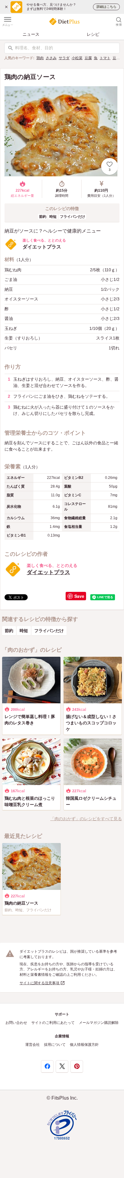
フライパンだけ (72, 217)
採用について (55, 1045)
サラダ (64, 58)
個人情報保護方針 (84, 1045)
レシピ (93, 34)
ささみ (51, 58)
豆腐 (88, 58)
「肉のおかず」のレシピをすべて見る (86, 818)
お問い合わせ (16, 1023)
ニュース (31, 34)
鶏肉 (40, 58)
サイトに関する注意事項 (40, 983)
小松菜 (77, 58)
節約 (42, 217)
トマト (105, 58)
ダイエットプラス (48, 572)
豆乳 (116, 58)
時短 (53, 217)
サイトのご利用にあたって (53, 1023)
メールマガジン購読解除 (99, 1023)
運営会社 (32, 1045)
